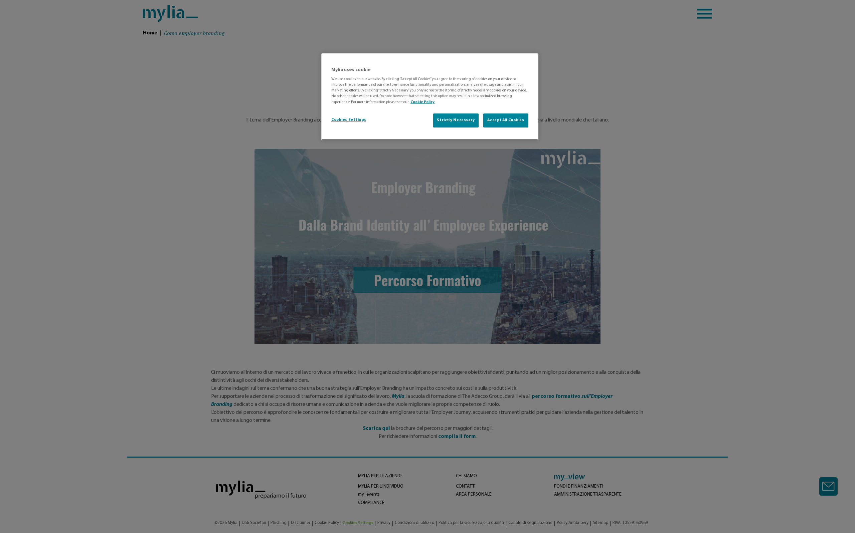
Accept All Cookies (505, 120)
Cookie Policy (422, 102)
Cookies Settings (348, 120)
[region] (429, 96)
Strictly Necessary (456, 120)
